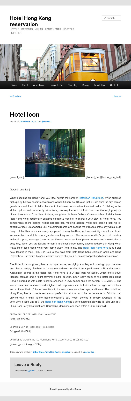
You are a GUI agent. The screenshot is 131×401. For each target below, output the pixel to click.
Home (14, 85)
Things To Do (55, 85)
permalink (89, 351)
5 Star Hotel (38, 351)
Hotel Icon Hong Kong (91, 197)
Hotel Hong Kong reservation (30, 21)
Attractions (38, 85)
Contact (114, 85)
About (25, 85)
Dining (85, 85)
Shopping (72, 85)
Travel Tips (99, 85)
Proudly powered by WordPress (65, 389)
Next (117, 96)
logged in (30, 370)
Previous (15, 96)
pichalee (46, 121)
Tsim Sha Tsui (52, 351)
